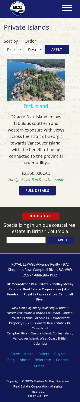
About (25, 359)
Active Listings (21, 353)
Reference (43, 359)
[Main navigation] (67, 8)
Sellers (43, 353)
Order (30, 41)
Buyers (59, 353)
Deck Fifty (42, 395)
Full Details (37, 190)
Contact (62, 359)
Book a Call (41, 216)
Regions (37, 366)
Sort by (11, 41)
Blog (11, 359)
